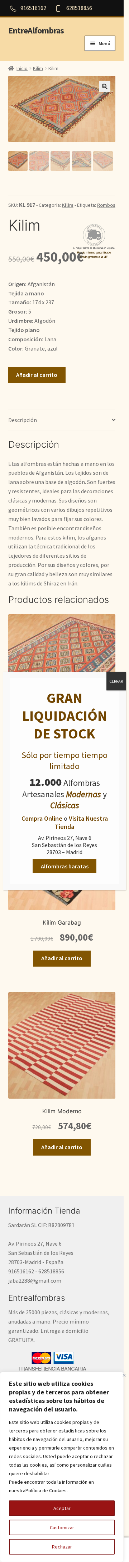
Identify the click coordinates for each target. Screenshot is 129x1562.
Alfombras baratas (65, 866)
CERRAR (116, 681)
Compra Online (42, 818)
